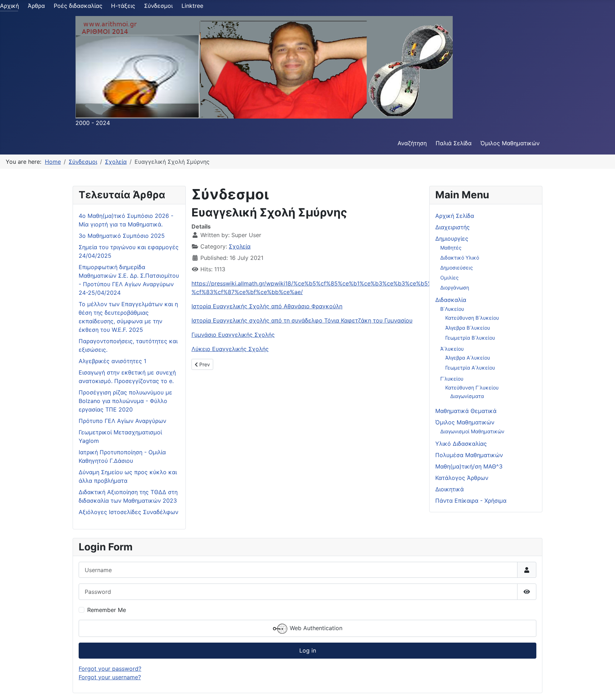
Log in (307, 650)
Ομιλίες (449, 277)
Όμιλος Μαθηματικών (510, 143)
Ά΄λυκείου (452, 349)
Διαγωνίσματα (467, 396)
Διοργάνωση (454, 287)
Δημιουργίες (451, 238)
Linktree (192, 5)
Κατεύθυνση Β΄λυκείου (472, 318)
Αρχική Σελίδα (454, 215)
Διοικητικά (449, 489)
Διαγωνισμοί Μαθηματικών (472, 431)
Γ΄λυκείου (451, 379)
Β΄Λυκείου (452, 309)
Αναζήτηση (412, 143)
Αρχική (9, 5)
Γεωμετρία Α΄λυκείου (470, 368)
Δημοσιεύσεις (456, 268)
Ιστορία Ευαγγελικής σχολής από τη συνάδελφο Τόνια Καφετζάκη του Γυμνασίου (301, 320)
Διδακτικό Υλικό (459, 258)
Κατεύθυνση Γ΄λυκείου (472, 387)
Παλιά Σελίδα (454, 143)
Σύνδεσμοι (158, 5)
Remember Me (106, 609)
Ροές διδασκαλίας (78, 5)
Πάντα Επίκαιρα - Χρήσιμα (470, 500)
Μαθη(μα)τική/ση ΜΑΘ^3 (469, 466)
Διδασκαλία (450, 299)
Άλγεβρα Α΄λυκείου (467, 358)
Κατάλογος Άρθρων (461, 477)
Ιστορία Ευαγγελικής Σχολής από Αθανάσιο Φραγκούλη (266, 306)
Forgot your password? (110, 668)
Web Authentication (315, 628)
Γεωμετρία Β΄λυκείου (470, 338)
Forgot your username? (110, 677)
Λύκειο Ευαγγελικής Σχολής (230, 348)
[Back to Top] (602, 682)
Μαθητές (451, 248)
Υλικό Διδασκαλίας (461, 443)
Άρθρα (36, 5)
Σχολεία (240, 246)
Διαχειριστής (452, 227)
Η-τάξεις (123, 5)
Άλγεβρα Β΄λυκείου (467, 328)
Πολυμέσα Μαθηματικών (469, 455)
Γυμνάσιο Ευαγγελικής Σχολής (233, 334)
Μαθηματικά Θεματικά (465, 410)
